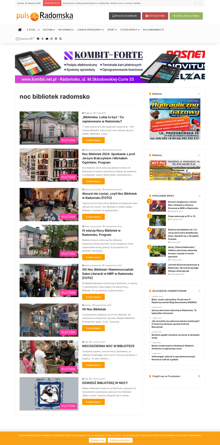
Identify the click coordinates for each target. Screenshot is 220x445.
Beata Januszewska (92, 150)
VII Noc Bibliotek (94, 309)
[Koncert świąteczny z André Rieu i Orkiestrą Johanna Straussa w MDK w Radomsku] (157, 206)
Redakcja (88, 113)
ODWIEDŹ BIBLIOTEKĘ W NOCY (105, 383)
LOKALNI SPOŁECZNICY (89, 29)
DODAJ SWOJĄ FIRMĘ (187, 15)
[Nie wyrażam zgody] (216, 438)
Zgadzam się (97, 440)
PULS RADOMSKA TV (153, 29)
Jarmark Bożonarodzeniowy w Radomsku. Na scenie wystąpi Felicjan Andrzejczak (183, 267)
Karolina (87, 305)
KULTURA (48, 29)
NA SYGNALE (65, 29)
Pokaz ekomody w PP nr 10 (181, 216)
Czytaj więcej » (93, 140)
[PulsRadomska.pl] (45, 16)
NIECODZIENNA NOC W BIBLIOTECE (108, 346)
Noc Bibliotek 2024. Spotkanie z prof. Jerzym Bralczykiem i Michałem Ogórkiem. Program (109, 158)
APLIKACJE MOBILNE (125, 15)
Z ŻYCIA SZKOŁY (128, 29)
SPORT (110, 29)
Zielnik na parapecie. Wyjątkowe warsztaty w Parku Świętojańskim (94, 3)
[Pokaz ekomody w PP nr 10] (157, 220)
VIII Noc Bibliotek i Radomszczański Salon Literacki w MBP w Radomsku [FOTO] (107, 274)
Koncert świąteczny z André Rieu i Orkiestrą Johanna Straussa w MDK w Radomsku (183, 205)
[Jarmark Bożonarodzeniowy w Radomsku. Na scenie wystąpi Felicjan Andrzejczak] (157, 268)
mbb (86, 342)
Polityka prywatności (120, 440)
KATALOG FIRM (156, 15)
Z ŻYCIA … (32, 29)
